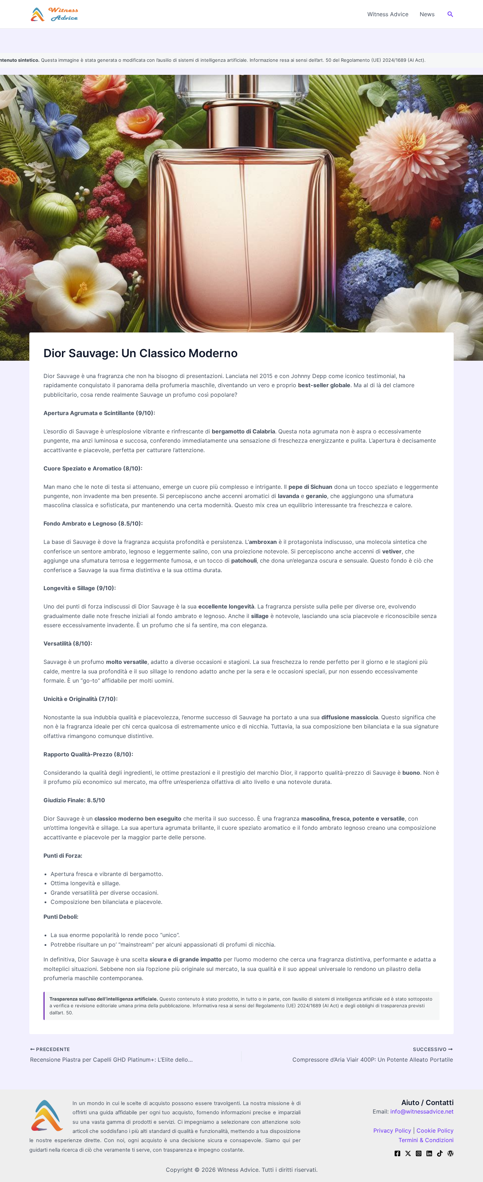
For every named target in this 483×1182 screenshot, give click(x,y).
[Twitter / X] (408, 1153)
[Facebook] (397, 1153)
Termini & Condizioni (426, 1140)
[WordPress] (450, 1153)
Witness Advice (387, 14)
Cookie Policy (434, 1130)
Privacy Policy (392, 1130)
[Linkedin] (429, 1153)
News (427, 14)
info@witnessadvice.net (422, 1111)
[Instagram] (418, 1153)
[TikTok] (440, 1153)
